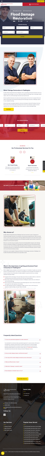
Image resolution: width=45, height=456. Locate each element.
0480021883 (41, 1)
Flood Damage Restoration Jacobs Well (32, 441)
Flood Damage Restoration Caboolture (32, 430)
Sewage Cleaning (32, 165)
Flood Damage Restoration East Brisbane (32, 433)
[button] (22, 339)
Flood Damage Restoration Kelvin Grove (32, 443)
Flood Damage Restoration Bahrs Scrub (32, 428)
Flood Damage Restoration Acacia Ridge (32, 426)
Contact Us (26, 395)
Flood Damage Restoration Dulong (31, 432)
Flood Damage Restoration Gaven (31, 437)
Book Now (8, 109)
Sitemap (38, 451)
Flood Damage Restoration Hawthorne (32, 439)
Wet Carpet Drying (8, 430)
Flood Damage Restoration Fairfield (31, 435)
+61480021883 (30, 347)
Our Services (27, 393)
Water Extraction (12, 165)
